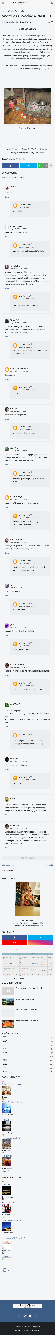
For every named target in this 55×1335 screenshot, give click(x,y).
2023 (28, 1045)
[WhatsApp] (40, 165)
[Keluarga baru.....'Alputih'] (8, 1013)
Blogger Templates (32, 1326)
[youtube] (14, 942)
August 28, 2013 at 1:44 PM (27, 475)
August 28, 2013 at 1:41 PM (27, 347)
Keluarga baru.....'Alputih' (26, 1010)
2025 (28, 1037)
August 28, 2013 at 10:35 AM (19, 229)
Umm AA (14, 320)
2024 (28, 1041)
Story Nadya (16, 496)
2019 (28, 1060)
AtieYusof (15, 704)
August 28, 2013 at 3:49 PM (27, 646)
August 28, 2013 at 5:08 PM (18, 761)
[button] (3, 3)
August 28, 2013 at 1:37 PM (27, 207)
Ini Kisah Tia (7, 1156)
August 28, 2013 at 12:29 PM (19, 451)
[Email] (45, 165)
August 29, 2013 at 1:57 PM (18, 801)
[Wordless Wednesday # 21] (8, 1024)
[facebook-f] (14, 937)
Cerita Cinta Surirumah (11, 1084)
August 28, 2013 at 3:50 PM (27, 686)
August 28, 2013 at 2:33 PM (18, 587)
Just (12, 624)
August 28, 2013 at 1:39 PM (27, 299)
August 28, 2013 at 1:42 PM (27, 390)
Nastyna (14, 825)
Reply (7, 197)
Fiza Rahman (16, 539)
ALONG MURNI (8, 1202)
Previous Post (8, 865)
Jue (12, 585)
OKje (12, 798)
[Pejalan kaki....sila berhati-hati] (8, 991)
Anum (13, 186)
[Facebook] (10, 165)
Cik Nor (13, 408)
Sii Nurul (5, 1120)
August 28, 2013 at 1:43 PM (27, 429)
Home (4, 11)
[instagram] (40, 942)
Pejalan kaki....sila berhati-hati (29, 988)
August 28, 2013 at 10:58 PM (27, 737)
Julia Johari (15, 265)
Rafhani (14, 758)
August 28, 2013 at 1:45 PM (27, 518)
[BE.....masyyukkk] (27, 964)
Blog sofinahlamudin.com (12, 1102)
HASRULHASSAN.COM (11, 1220)
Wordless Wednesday (16, 11)
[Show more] (50, 165)
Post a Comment (27, 858)
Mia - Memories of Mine (11, 1138)
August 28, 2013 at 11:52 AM (19, 411)
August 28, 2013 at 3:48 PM (27, 563)
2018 (28, 1064)
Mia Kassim (24, 204)
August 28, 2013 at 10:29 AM (19, 189)
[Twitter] (28, 165)
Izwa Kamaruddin (19, 368)
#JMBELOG (6, 1184)
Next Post (48, 865)
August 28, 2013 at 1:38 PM (27, 247)
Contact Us (35, 1330)
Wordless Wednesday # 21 (27, 1021)
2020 (28, 1056)
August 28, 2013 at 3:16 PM (18, 627)
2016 (28, 1071)
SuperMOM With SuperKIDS (13, 1238)
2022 (28, 1048)
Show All (6, 1171)
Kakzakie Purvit (18, 664)
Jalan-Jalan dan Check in (26, 999)
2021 (28, 1052)
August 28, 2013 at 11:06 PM (27, 780)
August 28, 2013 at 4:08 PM (18, 707)
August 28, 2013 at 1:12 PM (18, 499)
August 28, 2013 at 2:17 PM (18, 542)
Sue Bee (14, 448)
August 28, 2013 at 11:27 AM (19, 323)
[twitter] (40, 937)
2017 (28, 1068)
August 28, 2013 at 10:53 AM (19, 268)
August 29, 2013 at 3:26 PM (18, 828)
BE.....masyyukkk (12, 982)
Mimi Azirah (7, 1256)
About (25, 1330)
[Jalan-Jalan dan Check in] (8, 1002)
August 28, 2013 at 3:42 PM (18, 667)
